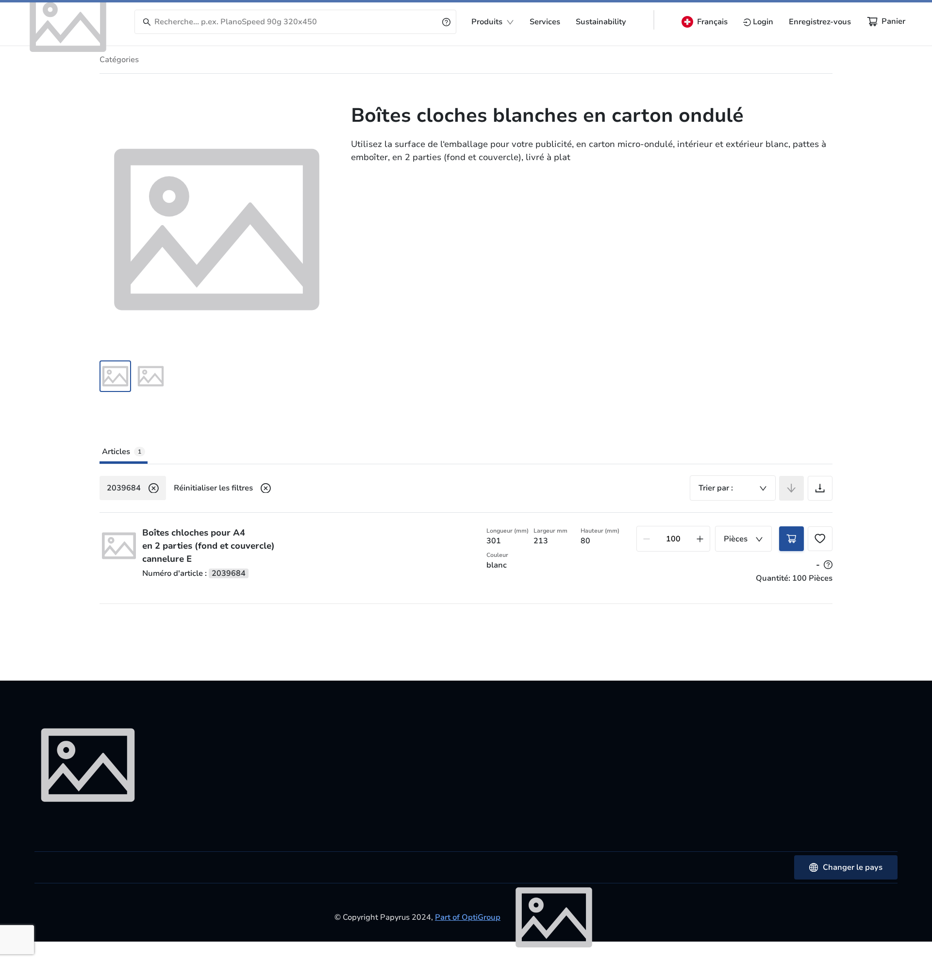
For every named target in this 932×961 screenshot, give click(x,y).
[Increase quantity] (700, 538)
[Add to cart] (791, 538)
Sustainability (601, 21)
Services (545, 21)
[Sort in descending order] (791, 488)
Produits (486, 21)
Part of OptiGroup (467, 917)
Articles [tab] (121, 451)
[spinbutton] (673, 538)
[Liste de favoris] (820, 538)
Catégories (119, 59)
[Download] (820, 488)
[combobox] (732, 488)
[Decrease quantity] (646, 538)
